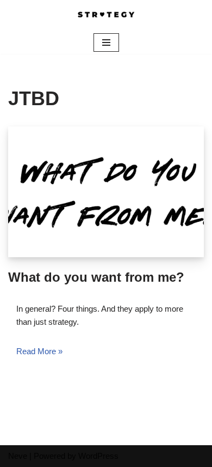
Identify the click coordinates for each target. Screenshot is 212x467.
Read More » (39, 351)
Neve (17, 455)
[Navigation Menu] (106, 42)
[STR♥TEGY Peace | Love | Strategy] (106, 15)
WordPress (98, 455)
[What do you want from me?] (106, 191)
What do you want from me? (96, 277)
